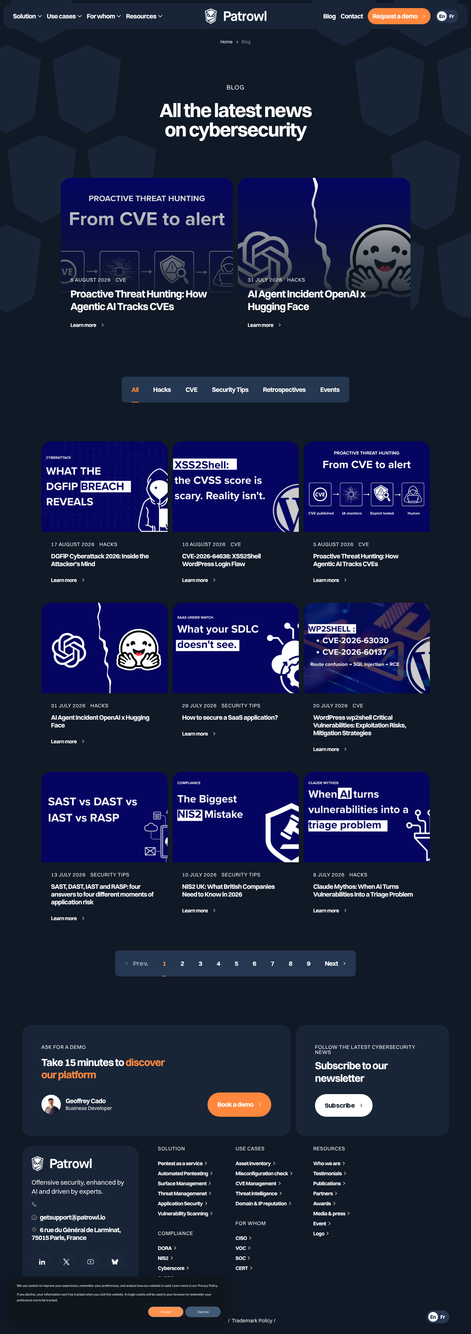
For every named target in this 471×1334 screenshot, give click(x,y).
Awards (322, 1203)
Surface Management (182, 1183)
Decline (203, 1312)
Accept (166, 1312)
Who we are (327, 1163)
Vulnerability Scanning (183, 1213)
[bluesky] (115, 1261)
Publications (327, 1183)
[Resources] (144, 16)
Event (319, 1223)
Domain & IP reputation (261, 1203)
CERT (242, 1268)
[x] (66, 1261)
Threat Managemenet (182, 1193)
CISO (241, 1238)
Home (227, 42)
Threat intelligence (256, 1193)
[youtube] (90, 1261)
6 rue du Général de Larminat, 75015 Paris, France (76, 1234)
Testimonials (327, 1173)
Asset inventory (253, 1163)
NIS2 (163, 1258)
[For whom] (104, 16)
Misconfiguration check (262, 1173)
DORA (165, 1248)
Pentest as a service (180, 1163)
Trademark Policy (252, 1320)
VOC (241, 1248)
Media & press (329, 1213)
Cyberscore (171, 1268)
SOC (241, 1258)
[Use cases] (64, 16)
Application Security (180, 1203)
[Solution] (27, 16)
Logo (318, 1233)
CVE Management (256, 1183)
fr (451, 16)
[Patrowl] (235, 16)
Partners (323, 1193)
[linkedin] (42, 1261)
